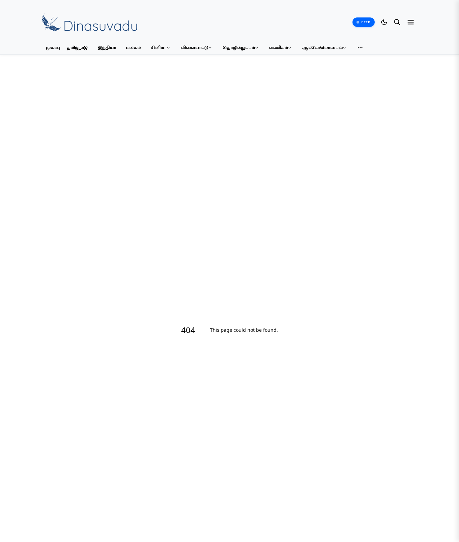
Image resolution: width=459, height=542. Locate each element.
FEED (366, 22)
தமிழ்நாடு (77, 47)
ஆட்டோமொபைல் (322, 47)
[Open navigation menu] (410, 22)
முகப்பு (53, 47)
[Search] (397, 22)
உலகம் (133, 47)
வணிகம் (278, 47)
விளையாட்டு (194, 47)
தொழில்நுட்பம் (238, 47)
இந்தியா (107, 47)
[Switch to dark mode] (384, 22)
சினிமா (159, 47)
